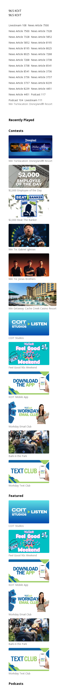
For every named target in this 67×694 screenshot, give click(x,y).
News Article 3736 (41, 71)
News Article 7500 (38, 25)
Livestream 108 (17, 25)
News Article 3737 (41, 77)
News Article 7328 (41, 31)
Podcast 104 (16, 100)
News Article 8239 (41, 83)
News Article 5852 (41, 37)
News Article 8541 (41, 65)
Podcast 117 (38, 94)
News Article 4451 (41, 88)
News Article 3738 (41, 60)
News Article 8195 (41, 42)
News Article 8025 (41, 48)
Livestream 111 (33, 100)
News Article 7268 (41, 54)
